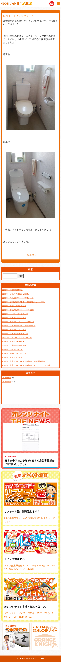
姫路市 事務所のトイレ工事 (14, 330)
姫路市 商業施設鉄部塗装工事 (15, 334)
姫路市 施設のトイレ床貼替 (14, 353)
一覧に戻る (30, 255)
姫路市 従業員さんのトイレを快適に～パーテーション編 (26, 365)
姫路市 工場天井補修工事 (13, 341)
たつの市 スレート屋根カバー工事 (17, 338)
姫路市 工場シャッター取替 (14, 306)
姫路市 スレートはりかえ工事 (15, 314)
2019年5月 (6, 378)
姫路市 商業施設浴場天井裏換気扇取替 (18, 326)
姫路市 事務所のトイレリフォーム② (18, 322)
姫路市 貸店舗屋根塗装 (12, 290)
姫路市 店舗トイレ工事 (12, 349)
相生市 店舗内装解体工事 (14, 345)
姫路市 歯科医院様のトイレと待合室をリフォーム (23, 302)
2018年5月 (6, 382)
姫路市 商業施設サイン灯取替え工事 (18, 298)
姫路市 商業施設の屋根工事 (14, 318)
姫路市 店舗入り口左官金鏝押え (16, 294)
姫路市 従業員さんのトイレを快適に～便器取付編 (23, 361)
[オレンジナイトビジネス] (17, 3)
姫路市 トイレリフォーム (13, 357)
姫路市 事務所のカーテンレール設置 (18, 310)
